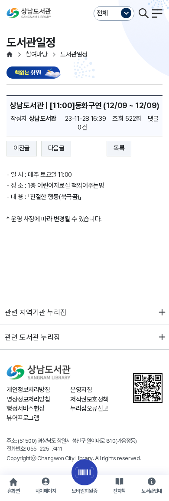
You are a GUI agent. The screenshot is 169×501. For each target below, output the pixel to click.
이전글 (21, 148)
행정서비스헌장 (25, 408)
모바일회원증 (85, 491)
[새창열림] (34, 73)
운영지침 (81, 390)
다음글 (56, 148)
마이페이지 (46, 491)
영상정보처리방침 (28, 399)
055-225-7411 (44, 448)
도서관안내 (151, 491)
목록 (119, 148)
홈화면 (13, 491)
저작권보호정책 (89, 399)
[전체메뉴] (157, 13)
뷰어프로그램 (22, 418)
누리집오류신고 (89, 408)
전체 (102, 13)
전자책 (119, 491)
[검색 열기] (143, 13)
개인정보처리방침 (28, 390)
